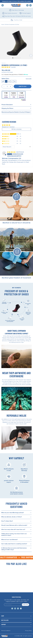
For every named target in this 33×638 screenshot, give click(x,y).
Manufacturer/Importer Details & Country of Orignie (16, 112)
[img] (11, 152)
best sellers (4, 620)
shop (2, 616)
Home (2, 24)
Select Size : (16, 78)
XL (15, 81)
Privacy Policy (28, 630)
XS (3, 81)
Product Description (7, 104)
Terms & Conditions (5, 630)
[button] (6, 67)
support (3, 624)
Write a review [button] (16, 129)
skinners (4, 63)
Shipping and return (7, 108)
